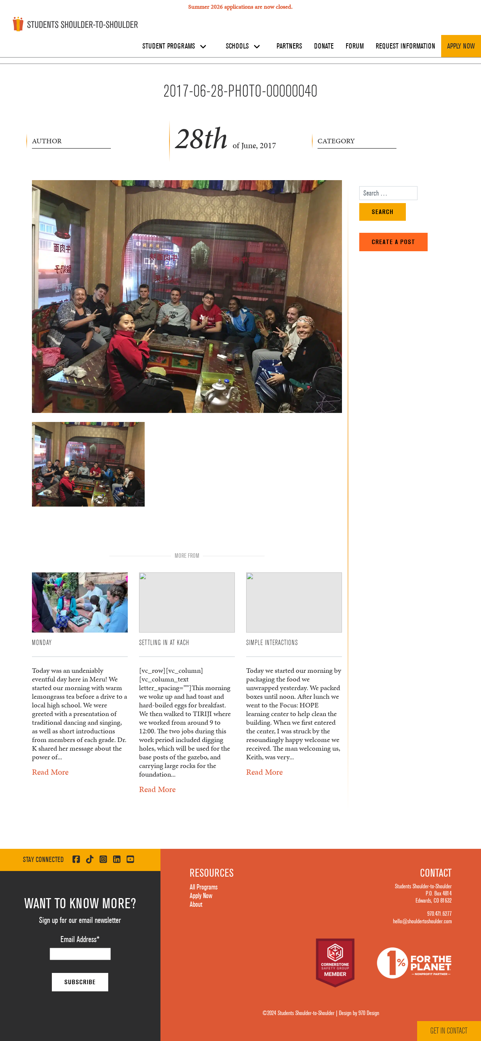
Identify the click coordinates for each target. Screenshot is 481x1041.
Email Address (80, 939)
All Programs (204, 887)
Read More (50, 772)
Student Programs (169, 46)
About (196, 904)
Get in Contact (448, 1031)
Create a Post (393, 242)
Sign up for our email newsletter (80, 920)
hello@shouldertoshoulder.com (422, 921)
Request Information (405, 46)
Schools (238, 46)
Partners (289, 46)
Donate (324, 46)
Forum (355, 46)
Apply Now (461, 46)
